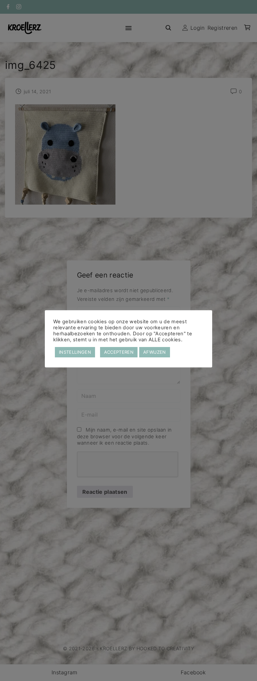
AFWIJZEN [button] (154, 352)
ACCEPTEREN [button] (119, 352)
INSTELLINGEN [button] (75, 352)
